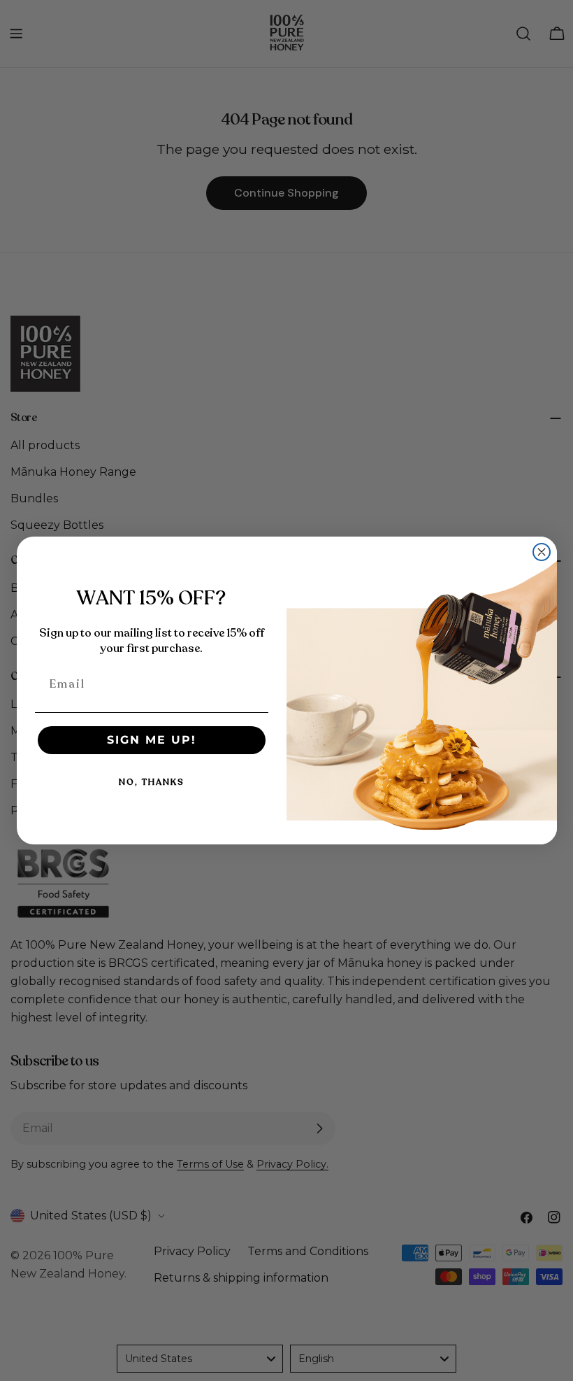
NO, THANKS (151, 782)
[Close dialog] (541, 552)
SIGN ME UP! (151, 739)
